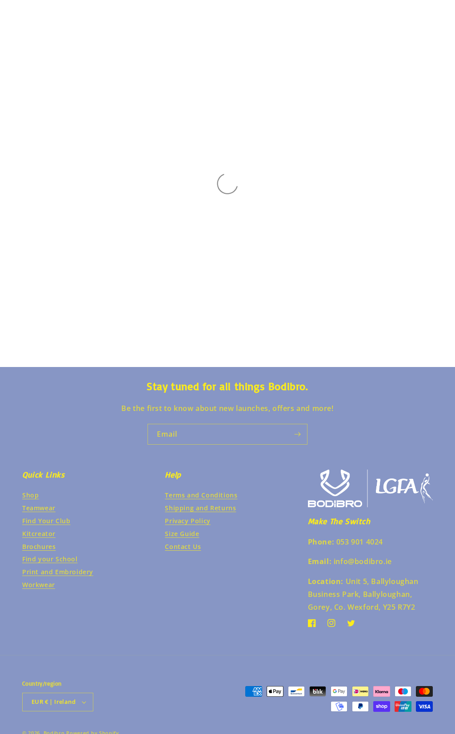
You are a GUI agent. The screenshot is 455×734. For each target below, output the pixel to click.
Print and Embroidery (57, 572)
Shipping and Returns (200, 508)
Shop (30, 495)
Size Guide (182, 533)
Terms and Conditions (201, 495)
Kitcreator (39, 533)
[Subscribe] (297, 434)
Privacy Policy (187, 521)
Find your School (50, 559)
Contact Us (183, 546)
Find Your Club (46, 521)
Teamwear (39, 508)
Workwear (38, 584)
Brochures (39, 546)
